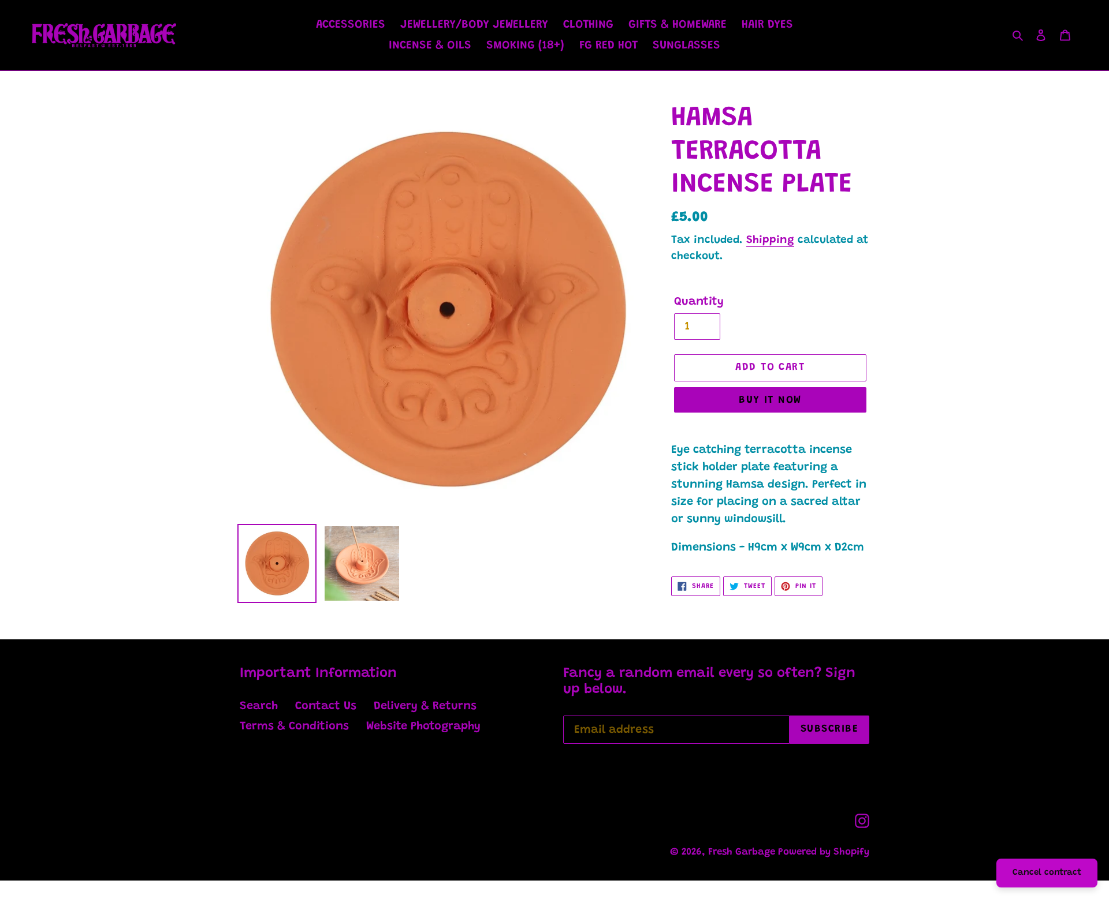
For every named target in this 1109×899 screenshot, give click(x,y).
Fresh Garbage (743, 852)
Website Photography (423, 726)
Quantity (699, 302)
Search (259, 706)
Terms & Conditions (294, 726)
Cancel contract (1047, 872)
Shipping (770, 240)
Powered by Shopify (823, 852)
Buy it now (770, 400)
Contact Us (325, 706)
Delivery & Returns (425, 706)
